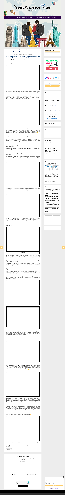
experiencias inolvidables (51, 196)
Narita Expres (28, 148)
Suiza (55, 178)
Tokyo (49, 208)
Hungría (48, 177)
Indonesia (51, 177)
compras (46, 193)
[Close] (64, 477)
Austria (54, 174)
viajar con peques (52, 210)
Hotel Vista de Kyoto (22, 365)
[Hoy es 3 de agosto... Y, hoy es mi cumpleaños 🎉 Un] (47, 102)
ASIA (27, 17)
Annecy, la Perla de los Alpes (50, 148)
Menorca (46, 204)
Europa (46, 195)
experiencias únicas (50, 198)
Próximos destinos (48, 207)
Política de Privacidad (25, 493)
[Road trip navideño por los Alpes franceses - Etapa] (57, 107)
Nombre (14, 474)
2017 (52, 189)
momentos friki (56, 204)
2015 (48, 189)
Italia (54, 177)
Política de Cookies (33, 493)
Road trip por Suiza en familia (50, 153)
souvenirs (58, 207)
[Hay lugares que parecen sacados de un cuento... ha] (47, 112)
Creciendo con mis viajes (27, 54)
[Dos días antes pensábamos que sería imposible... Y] (52, 102)
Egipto (48, 176)
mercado (48, 204)
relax (52, 207)
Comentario (23, 461)
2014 (47, 189)
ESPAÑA (35, 17)
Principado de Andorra (49, 174)
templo (46, 208)
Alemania (54, 176)
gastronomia (51, 200)
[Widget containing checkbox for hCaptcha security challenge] (23, 483)
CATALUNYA (41, 17)
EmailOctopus (56, 488)
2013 (45, 189)
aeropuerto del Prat (47, 190)
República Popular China (49, 175)
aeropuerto (57, 189)
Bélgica (57, 174)
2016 (50, 189)
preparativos (30, 142)
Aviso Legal (18, 493)
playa (51, 205)
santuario (54, 207)
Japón (57, 177)
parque (48, 205)
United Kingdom (51, 180)
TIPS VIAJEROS (47, 17)
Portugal (49, 178)
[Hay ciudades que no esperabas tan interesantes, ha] (47, 107)
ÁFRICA (18, 17)
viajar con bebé (53, 208)
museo (46, 205)
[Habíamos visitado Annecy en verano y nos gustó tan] (57, 112)
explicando (12, 59)
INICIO (9, 17)
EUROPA (31, 17)
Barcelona (52, 190)
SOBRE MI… (14, 17)
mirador (52, 204)
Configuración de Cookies (43, 493)
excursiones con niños (51, 195)
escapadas (52, 193)
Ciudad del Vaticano (51, 181)
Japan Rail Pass (28, 139)
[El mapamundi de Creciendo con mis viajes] (52, 170)
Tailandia (46, 180)
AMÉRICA (23, 17)
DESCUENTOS (54, 17)
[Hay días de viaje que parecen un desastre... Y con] (52, 107)
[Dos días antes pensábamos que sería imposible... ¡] (57, 102)
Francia (51, 176)
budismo (48, 191)
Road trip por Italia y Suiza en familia (51, 142)
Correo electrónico (31, 474)
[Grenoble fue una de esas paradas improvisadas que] (52, 112)
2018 (53, 189)
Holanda (46, 178)
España (52, 178)
